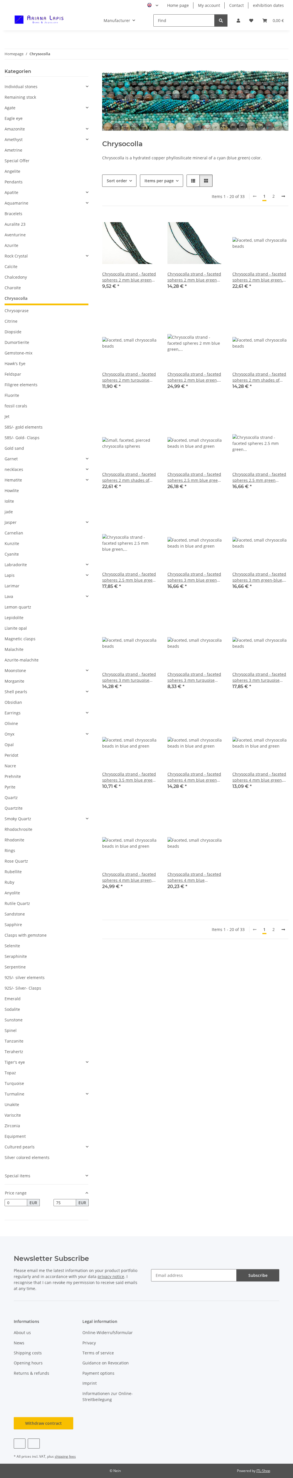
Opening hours (28, 1363)
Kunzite (12, 543)
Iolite (9, 501)
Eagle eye (14, 118)
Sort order (117, 180)
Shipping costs (28, 1353)
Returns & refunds (31, 1373)
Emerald (13, 998)
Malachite (14, 649)
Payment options (98, 1373)
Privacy (89, 1343)
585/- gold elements (24, 427)
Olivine (11, 723)
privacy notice (111, 1276)
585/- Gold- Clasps (22, 437)
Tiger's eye (15, 1062)
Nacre (10, 765)
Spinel (11, 1030)
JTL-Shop (263, 1470)
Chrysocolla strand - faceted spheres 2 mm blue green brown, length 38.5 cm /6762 (129, 277)
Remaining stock (20, 97)
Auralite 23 (15, 224)
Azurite (11, 245)
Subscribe (258, 1275)
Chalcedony (16, 277)
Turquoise (14, 1083)
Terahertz (14, 1051)
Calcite (11, 266)
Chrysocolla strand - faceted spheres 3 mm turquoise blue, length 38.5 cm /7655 (129, 677)
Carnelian (14, 533)
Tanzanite (14, 1041)
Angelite (12, 171)
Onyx (9, 734)
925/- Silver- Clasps (23, 988)
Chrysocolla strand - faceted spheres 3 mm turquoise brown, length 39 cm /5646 (194, 677)
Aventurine (15, 234)
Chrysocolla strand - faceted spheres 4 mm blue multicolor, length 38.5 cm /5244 (194, 877)
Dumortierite (17, 342)
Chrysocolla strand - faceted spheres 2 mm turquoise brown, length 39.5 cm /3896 (129, 377)
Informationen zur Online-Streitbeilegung (107, 1396)
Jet (7, 416)
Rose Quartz (16, 861)
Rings (10, 850)
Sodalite (12, 1009)
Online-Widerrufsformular (107, 1332)
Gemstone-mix (18, 353)
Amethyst (14, 139)
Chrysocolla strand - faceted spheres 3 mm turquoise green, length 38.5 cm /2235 (259, 677)
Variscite (13, 1115)
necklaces (14, 469)
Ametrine (13, 150)
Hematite (13, 480)
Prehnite (13, 776)
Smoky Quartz (18, 818)
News (19, 1343)
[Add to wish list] (148, 225)
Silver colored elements (27, 1157)
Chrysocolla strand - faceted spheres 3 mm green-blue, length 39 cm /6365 (259, 577)
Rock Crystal (16, 256)
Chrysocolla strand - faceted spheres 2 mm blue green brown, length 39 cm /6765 (194, 277)
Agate (10, 107)
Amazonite (15, 129)
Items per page (159, 180)
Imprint (89, 1383)
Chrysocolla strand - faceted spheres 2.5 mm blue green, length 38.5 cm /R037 (194, 477)
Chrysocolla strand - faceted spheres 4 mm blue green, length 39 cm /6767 (129, 877)
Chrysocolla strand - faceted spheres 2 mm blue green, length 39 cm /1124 (259, 277)
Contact (236, 5)
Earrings (13, 713)
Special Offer (17, 160)
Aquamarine (16, 203)
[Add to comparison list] (133, 225)
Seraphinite (16, 956)
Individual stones (21, 86)
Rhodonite (14, 840)
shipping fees (65, 1456)
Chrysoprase (17, 310)
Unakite (12, 1104)
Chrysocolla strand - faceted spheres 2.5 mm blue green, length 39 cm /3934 (129, 577)
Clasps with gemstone (26, 935)
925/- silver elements (25, 977)
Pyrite (10, 787)
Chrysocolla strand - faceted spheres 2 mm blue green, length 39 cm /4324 (194, 377)
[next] (283, 196)
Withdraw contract (43, 1423)
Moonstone (15, 670)
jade (9, 511)
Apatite (11, 192)
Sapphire (13, 924)
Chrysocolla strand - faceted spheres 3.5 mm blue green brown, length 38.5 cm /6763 (129, 777)
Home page (178, 5)
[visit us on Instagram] (33, 1444)
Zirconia (12, 1125)
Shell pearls (16, 691)
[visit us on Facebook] (19, 1444)
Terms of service (98, 1353)
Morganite (14, 681)
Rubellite (13, 871)
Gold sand (14, 448)
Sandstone (15, 914)
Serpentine (15, 967)
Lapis (10, 575)
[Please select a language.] (153, 5)
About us (22, 1332)
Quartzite (14, 808)
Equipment (15, 1136)
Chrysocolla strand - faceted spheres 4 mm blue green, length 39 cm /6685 (259, 777)
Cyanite (12, 554)
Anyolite (12, 892)
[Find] (220, 20)
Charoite (13, 287)
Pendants (14, 182)
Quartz (11, 797)
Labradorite (16, 564)
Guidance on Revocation (105, 1363)
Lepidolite (14, 617)
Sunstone (14, 1020)
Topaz (10, 1072)
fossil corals (16, 406)
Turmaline (14, 1094)
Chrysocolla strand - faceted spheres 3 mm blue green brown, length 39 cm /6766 (194, 577)
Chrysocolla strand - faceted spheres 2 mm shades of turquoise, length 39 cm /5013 (259, 377)
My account (209, 5)
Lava (9, 596)
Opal (9, 744)
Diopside (13, 331)
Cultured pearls (20, 1147)
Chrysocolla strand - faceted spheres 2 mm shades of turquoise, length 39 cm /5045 (129, 477)
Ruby (9, 882)
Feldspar (13, 374)
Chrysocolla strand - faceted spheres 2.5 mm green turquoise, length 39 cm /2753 (259, 477)
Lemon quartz (18, 607)
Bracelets (13, 213)
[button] (238, 20)
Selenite (12, 945)
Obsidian (13, 702)
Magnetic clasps (20, 638)
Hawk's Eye (15, 363)
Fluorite (12, 395)
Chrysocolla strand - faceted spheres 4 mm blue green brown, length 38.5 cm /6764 (194, 777)
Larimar (12, 586)
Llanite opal (16, 628)
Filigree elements (21, 384)
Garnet (11, 458)
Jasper (11, 522)
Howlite (12, 490)
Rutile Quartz (17, 903)
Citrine (11, 321)
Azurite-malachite (22, 660)
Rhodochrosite (18, 829)
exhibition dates (268, 5)
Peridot (11, 755)
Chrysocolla (16, 298)
